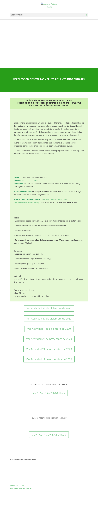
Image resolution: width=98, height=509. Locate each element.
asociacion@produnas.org (54, 199)
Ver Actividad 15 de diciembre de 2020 (49, 308)
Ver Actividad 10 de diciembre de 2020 (49, 318)
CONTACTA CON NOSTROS (49, 392)
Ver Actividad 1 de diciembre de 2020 (49, 328)
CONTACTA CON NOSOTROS (49, 434)
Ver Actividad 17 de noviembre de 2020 (49, 359)
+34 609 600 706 (17, 485)
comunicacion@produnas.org (26, 202)
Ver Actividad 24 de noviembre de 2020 (49, 349)
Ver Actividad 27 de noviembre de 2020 (49, 339)
